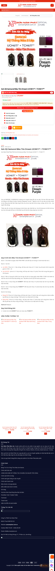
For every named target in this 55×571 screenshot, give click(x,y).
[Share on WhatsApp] (2, 138)
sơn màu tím (14, 135)
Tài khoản (4, 498)
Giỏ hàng (3, 489)
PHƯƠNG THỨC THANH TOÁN (9, 495)
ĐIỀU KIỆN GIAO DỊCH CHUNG (9, 487)
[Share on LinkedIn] (15, 138)
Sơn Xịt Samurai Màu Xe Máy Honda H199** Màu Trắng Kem (45, 428)
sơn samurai (28, 135)
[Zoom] (3, 70)
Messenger (51, 567)
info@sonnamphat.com (10, 531)
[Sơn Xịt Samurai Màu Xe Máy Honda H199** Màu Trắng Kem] (45, 372)
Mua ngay (18, 127)
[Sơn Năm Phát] (27, 5)
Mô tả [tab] (2, 146)
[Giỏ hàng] (52, 5)
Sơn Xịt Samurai (24, 15)
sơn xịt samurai (35, 135)
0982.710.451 (9, 528)
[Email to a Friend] (10, 138)
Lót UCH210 (6, 271)
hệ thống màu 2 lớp (7, 135)
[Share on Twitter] (8, 138)
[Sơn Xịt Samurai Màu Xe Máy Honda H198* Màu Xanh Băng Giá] (27, 372)
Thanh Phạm (44, 565)
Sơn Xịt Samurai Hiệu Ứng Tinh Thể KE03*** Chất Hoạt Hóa (9, 428)
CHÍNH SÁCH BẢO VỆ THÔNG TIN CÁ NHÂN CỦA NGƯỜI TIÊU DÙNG (19, 473)
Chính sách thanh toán (7, 481)
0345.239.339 (16, 528)
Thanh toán (4, 500)
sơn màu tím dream (21, 135)
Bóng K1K (5, 295)
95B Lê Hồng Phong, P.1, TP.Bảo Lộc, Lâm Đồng (18, 534)
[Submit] (52, 10)
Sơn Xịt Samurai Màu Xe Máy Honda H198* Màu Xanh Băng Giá (27, 428)
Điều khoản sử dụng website (8, 484)
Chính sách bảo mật (6, 470)
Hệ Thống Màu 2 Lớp (35, 15)
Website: (9, 524)
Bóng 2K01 (6, 299)
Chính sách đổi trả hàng (7, 476)
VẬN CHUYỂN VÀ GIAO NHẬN (9, 503)
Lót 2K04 (5, 267)
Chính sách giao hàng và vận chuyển (11, 478)
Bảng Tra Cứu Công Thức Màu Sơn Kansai (12, 467)
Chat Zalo (51, 562)
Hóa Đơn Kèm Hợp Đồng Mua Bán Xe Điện (12, 492)
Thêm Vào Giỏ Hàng (10, 127)
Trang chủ (17, 15)
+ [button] (9, 432)
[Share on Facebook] (5, 138)
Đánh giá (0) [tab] (8, 146)
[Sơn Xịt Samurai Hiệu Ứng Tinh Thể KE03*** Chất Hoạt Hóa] (9, 372)
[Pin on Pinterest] (13, 138)
